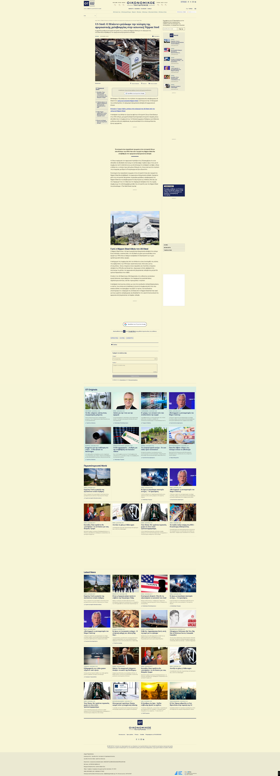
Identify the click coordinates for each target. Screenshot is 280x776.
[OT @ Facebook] (188, 2)
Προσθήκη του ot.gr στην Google (135, 93)
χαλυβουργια (129, 338)
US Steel (122, 338)
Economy (143, 8)
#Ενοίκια (139, 12)
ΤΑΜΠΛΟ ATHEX (168, 250)
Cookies (142, 734)
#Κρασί (134, 12)
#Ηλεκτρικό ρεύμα (126, 12)
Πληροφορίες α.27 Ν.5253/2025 (153, 734)
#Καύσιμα (145, 12)
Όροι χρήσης (130, 734)
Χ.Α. (85, 15)
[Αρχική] (89, 3)
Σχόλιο (114, 362)
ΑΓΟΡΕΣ (166, 245)
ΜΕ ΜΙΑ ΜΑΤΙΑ (167, 247)
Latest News (90, 572)
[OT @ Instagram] (193, 2)
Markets (131, 8)
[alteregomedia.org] (178, 774)
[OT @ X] (190, 2)
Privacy (136, 734)
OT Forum (183, 2)
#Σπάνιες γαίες (163, 12)
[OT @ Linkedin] (195, 2)
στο (131, 331)
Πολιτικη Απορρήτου (133, 380)
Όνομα (114, 356)
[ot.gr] (141, 5)
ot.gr (96, 20)
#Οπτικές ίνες (116, 12)
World (149, 8)
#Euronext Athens (153, 12)
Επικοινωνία (122, 734)
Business (137, 8)
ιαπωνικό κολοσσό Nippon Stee (127, 101)
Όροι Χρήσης (123, 380)
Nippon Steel (114, 338)
